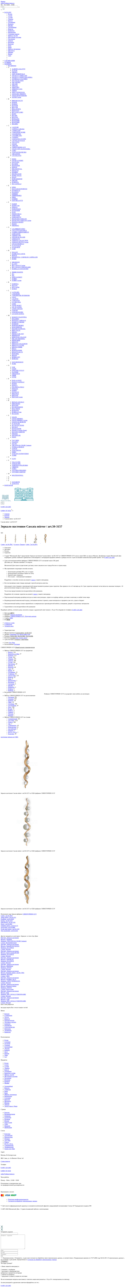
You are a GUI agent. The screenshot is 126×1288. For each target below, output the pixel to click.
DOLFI (14, 177)
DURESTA (15, 182)
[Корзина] (4, 9)
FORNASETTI (16, 217)
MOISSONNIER (17, 350)
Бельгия (6, 1112)
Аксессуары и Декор (10, 1106)
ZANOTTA (15, 483)
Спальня (7, 1045)
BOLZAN (15, 117)
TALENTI (15, 442)
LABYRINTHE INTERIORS (21, 295)
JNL (13, 275)
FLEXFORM (16, 210)
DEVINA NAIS (16, 174)
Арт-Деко (12, 642)
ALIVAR (14, 70)
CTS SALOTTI (16, 155)
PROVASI (15, 395)
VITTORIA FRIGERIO (19, 470)
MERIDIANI (16, 335)
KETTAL (15, 285)
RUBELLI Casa (16, 412)
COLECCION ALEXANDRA (21, 149)
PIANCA (14, 385)
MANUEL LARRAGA (19, 320)
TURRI (14, 455)
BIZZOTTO (15, 110)
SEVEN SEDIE (16, 428)
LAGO (14, 297)
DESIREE (15, 172)
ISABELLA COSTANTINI (20, 269)
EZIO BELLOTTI (17, 200)
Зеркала (10, 40)
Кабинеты (11, 30)
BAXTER (15, 105)
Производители (9, 1020)
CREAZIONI (16, 154)
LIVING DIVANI (17, 309)
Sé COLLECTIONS (18, 425)
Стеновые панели (13, 34)
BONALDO (15, 119)
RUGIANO (15, 413)
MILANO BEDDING (18, 339)
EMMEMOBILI (16, 195)
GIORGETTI (16, 239)
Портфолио (8, 1025)
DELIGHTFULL (17, 169)
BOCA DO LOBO (17, 112)
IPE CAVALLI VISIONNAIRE (21, 267)
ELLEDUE (15, 192)
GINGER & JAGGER (18, 237)
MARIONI (15, 324)
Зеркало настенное (16, 614)
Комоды (10, 29)
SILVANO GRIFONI (18, 432)
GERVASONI (16, 234)
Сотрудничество (9, 1027)
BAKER (14, 102)
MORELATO (16, 357)
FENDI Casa (15, 205)
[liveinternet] (5, 1190)
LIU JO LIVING (17, 307)
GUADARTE (16, 247)
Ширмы (10, 52)
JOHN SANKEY (17, 277)
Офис (6, 1055)
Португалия (8, 1122)
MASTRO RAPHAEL (18, 329)
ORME (14, 375)
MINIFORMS (16, 340)
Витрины (11, 42)
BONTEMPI (15, 120)
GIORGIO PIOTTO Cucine (20, 242)
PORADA (15, 389)
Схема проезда (5, 1161)
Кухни (10, 14)
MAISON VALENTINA (19, 317)
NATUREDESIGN (17, 362)
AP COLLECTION (18, 80)
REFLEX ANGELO (18, 402)
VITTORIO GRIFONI (18, 472)
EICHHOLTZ (16, 190)
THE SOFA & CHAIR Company (21, 445)
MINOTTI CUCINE (18, 345)
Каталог (7, 1014)
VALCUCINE (16, 462)
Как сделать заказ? (21, 638)
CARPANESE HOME (18, 132)
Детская (6, 1048)
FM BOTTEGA (16, 214)
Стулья (10, 17)
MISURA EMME (17, 347)
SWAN (14, 437)
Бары (9, 45)
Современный (8, 1145)
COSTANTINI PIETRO (19, 152)
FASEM (14, 204)
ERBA (14, 197)
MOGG (14, 349)
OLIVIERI (15, 372)
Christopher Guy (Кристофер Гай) (20, 634)
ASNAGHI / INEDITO (19, 94)
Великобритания (9, 1114)
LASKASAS (16, 300)
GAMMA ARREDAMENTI (20, 232)
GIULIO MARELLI (18, 244)
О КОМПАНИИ (9, 60)
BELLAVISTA (16, 109)
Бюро (10, 47)
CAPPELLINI (16, 130)
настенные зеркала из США (9, 737)
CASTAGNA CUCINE (19, 139)
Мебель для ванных (14, 49)
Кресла (10, 20)
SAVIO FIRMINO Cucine (19, 420)
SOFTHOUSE (16, 435)
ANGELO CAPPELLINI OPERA (22, 77)
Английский (8, 1135)
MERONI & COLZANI (19, 337)
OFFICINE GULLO (18, 370)
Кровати (10, 24)
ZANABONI (16, 482)
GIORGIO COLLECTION (20, 240)
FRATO (14, 224)
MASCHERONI (17, 327)
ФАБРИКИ (8, 64)
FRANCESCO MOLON (19, 219)
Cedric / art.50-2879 (32, 544)
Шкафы (10, 25)
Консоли (11, 44)
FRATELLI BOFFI (17, 222)
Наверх (3, 1)
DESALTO (15, 170)
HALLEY (15, 252)
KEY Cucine (15, 287)
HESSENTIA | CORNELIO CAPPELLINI (25, 257)
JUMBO (14, 279)
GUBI (13, 249)
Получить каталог (30, 616)
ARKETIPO (15, 87)
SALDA (14, 417)
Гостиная (17, 644)
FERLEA (15, 207)
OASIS (14, 369)
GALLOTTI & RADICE (19, 230)
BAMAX (14, 104)
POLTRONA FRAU (18, 387)
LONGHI (15, 310)
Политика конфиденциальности (18, 1199)
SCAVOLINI (16, 423)
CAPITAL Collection (18, 129)
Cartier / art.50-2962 (7, 544)
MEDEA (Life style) (18, 334)
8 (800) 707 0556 (6, 1171)
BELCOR (15, 107)
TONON (14, 448)
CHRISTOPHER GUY (19, 147)
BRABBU (15, 124)
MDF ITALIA (16, 330)
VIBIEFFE (15, 467)
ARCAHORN (16, 82)
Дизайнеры (8, 1030)
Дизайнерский (9, 1147)
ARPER (14, 90)
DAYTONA (15, 162)
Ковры (10, 54)
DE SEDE (15, 164)
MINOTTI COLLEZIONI (19, 344)
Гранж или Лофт (9, 1149)
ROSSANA (15, 410)
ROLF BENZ (16, 409)
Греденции (11, 39)
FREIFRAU (15, 225)
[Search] (2, 503)
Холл (6, 1052)
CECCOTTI (15, 142)
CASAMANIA (16, 134)
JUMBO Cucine (16, 280)
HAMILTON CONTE (18, 254)
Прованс (7, 1139)
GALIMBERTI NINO (18, 229)
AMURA (14, 72)
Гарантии (7, 1024)
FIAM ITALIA (16, 209)
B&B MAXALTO (17, 100)
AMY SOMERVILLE (18, 74)
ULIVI (14, 458)
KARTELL (15, 284)
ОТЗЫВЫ (7, 62)
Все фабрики (12, 65)
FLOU (14, 212)
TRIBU (14, 452)
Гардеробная (8, 1047)
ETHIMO (15, 199)
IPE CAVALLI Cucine (18, 265)
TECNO (14, 443)
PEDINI (14, 384)
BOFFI (14, 114)
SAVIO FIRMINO (17, 418)
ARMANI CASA (17, 89)
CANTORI (15, 127)
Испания (7, 1119)
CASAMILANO (17, 135)
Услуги (6, 1017)
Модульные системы (14, 37)
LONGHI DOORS (17, 312)
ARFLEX (15, 85)
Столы (10, 15)
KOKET (14, 289)
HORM (14, 259)
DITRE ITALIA (16, 175)
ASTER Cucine (16, 97)
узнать (33, 580)
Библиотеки (12, 32)
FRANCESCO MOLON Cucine (21, 220)
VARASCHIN (16, 463)
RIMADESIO (16, 404)
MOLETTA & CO (17, 352)
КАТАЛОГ (7, 12)
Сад (5, 1057)
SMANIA (15, 433)
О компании (8, 1015)
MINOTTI (15, 342)
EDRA (14, 187)
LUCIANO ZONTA (18, 314)
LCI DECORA (16, 302)
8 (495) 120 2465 (6, 507)
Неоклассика (8, 1137)
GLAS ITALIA (16, 245)
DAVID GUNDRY (17, 160)
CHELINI (15, 145)
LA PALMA (15, 292)
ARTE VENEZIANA (18, 92)
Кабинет (7, 1050)
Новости (7, 1019)
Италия (6, 1121)
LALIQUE (15, 299)
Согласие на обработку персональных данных (22, 1201)
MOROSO (15, 359)
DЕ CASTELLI (16, 184)
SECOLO (15, 427)
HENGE (14, 255)
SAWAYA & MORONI (19, 422)
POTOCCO (15, 392)
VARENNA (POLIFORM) (20, 465)
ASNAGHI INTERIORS (19, 95)
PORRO (14, 390)
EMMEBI (15, 194)
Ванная (6, 1053)
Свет (9, 55)
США (11, 618)
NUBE (14, 364)
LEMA (14, 304)
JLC (13, 274)
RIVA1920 (15, 405)
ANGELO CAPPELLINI (19, 75)
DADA (14, 159)
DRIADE (15, 180)
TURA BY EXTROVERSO (20, 453)
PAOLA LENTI (16, 380)
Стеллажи (7, 1098)
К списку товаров (19, 544)
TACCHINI (15, 440)
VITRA (14, 468)
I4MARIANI (16, 262)
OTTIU (14, 377)
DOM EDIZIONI (17, 179)
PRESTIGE (15, 394)
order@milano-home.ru (7, 3)
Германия (7, 1116)
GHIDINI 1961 (16, 235)
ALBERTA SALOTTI (18, 69)
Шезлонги (11, 50)
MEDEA (14, 332)
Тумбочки (7, 1089)
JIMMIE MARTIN (17, 272)
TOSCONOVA (16, 450)
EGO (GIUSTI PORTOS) (19, 189)
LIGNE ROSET (16, 305)
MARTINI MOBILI (18, 325)
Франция (7, 1126)
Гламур (6, 1142)
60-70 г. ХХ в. (8, 1144)
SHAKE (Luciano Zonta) (19, 430)
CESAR (14, 144)
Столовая (7, 1042)
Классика (7, 1134)
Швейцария (8, 1127)
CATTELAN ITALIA (18, 140)
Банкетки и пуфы (9, 1073)
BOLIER (14, 115)
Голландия (7, 1117)
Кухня (6, 1040)
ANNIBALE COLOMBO (19, 79)
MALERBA (15, 319)
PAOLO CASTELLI (18, 382)
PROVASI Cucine (17, 397)
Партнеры (7, 1029)
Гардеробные (12, 27)
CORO (14, 150)
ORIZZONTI (16, 374)
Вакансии (7, 1032)
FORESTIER (16, 215)
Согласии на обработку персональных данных (42, 1259)
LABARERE (16, 294)
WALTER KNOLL (17, 475)
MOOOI (14, 355)
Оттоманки (11, 22)
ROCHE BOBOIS (17, 407)
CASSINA (15, 137)
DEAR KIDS (16, 165)
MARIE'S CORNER (18, 322)
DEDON (14, 167)
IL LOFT (14, 264)
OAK (13, 367)
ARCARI (15, 84)
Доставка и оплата (10, 1022)
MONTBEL (15, 354)
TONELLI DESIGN (18, 447)
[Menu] (1, 9)
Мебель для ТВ (13, 35)
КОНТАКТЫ (8, 485)
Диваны (10, 19)
